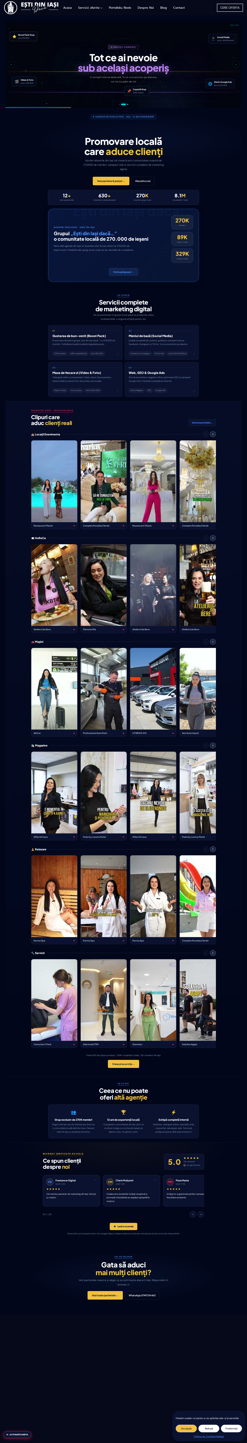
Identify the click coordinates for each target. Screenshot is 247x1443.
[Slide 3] (127, 104)
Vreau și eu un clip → (123, 1063)
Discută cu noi (142, 180)
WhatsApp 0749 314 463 (142, 1295)
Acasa (67, 7)
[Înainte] (213, 434)
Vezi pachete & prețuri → (111, 180)
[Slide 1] (121, 104)
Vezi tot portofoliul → (202, 422)
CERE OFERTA (230, 8)
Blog (163, 7)
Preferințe (231, 1428)
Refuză (209, 1428)
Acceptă (186, 1428)
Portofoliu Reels (120, 7)
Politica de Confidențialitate (209, 1436)
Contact (179, 7)
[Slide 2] (125, 104)
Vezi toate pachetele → (105, 1295)
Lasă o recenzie (125, 1226)
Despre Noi (146, 7)
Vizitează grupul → (123, 271)
